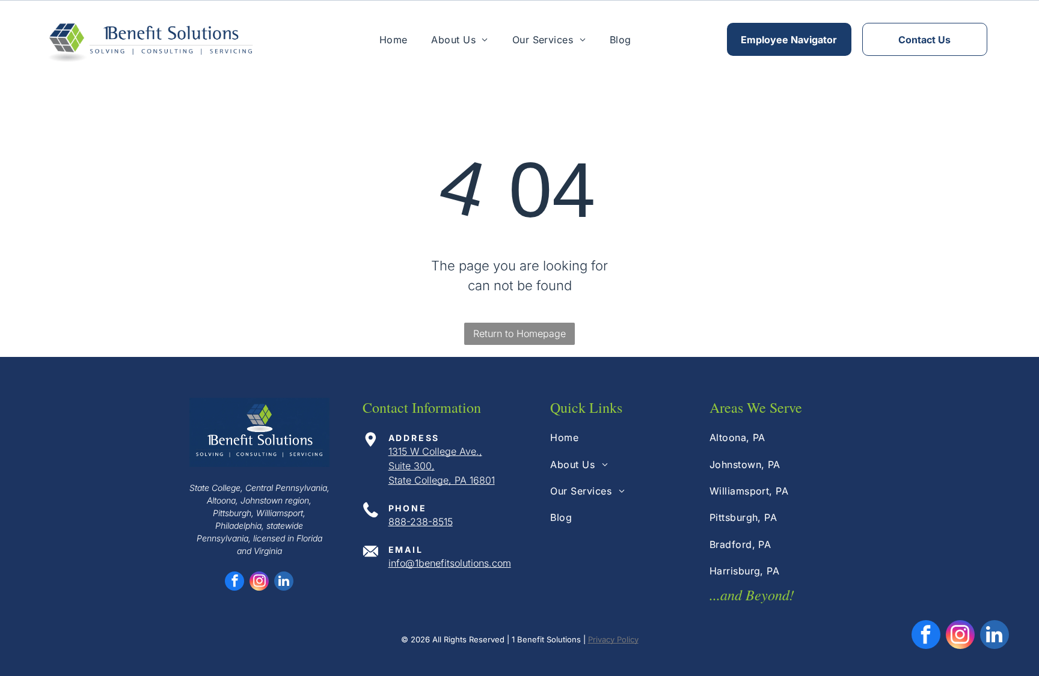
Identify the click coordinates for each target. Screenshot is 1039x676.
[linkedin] (283, 582)
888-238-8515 (420, 522)
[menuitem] (393, 39)
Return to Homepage (519, 333)
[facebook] (234, 582)
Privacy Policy (613, 639)
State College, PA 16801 (441, 480)
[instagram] (259, 582)
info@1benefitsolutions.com (449, 563)
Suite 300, (411, 466)
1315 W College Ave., (435, 451)
